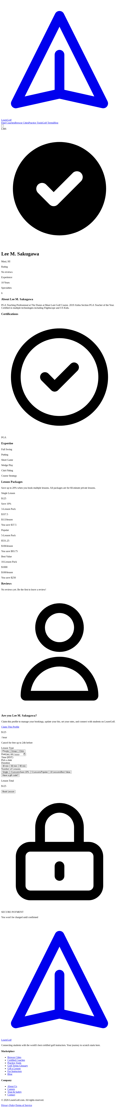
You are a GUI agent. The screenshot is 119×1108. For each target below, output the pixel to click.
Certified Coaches (16, 1060)
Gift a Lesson (14, 1068)
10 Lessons (60, 772)
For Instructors (14, 1071)
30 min (5, 766)
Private (5, 751)
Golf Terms (47, 122)
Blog (55, 122)
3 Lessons (20, 772)
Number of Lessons (10, 769)
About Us (12, 1086)
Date (3, 754)
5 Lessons (40, 772)
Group (14, 751)
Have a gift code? (10, 775)
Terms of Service (23, 1105)
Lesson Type (7, 748)
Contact (11, 1094)
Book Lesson (8, 791)
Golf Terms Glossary (17, 1065)
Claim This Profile (10, 727)
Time (7, 757)
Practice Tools (35, 122)
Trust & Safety (14, 1092)
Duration (5, 763)
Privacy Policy (8, 1105)
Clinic (21, 751)
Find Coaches (8, 122)
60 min (14, 766)
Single (5, 772)
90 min (23, 766)
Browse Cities (22, 122)
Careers (11, 1089)
